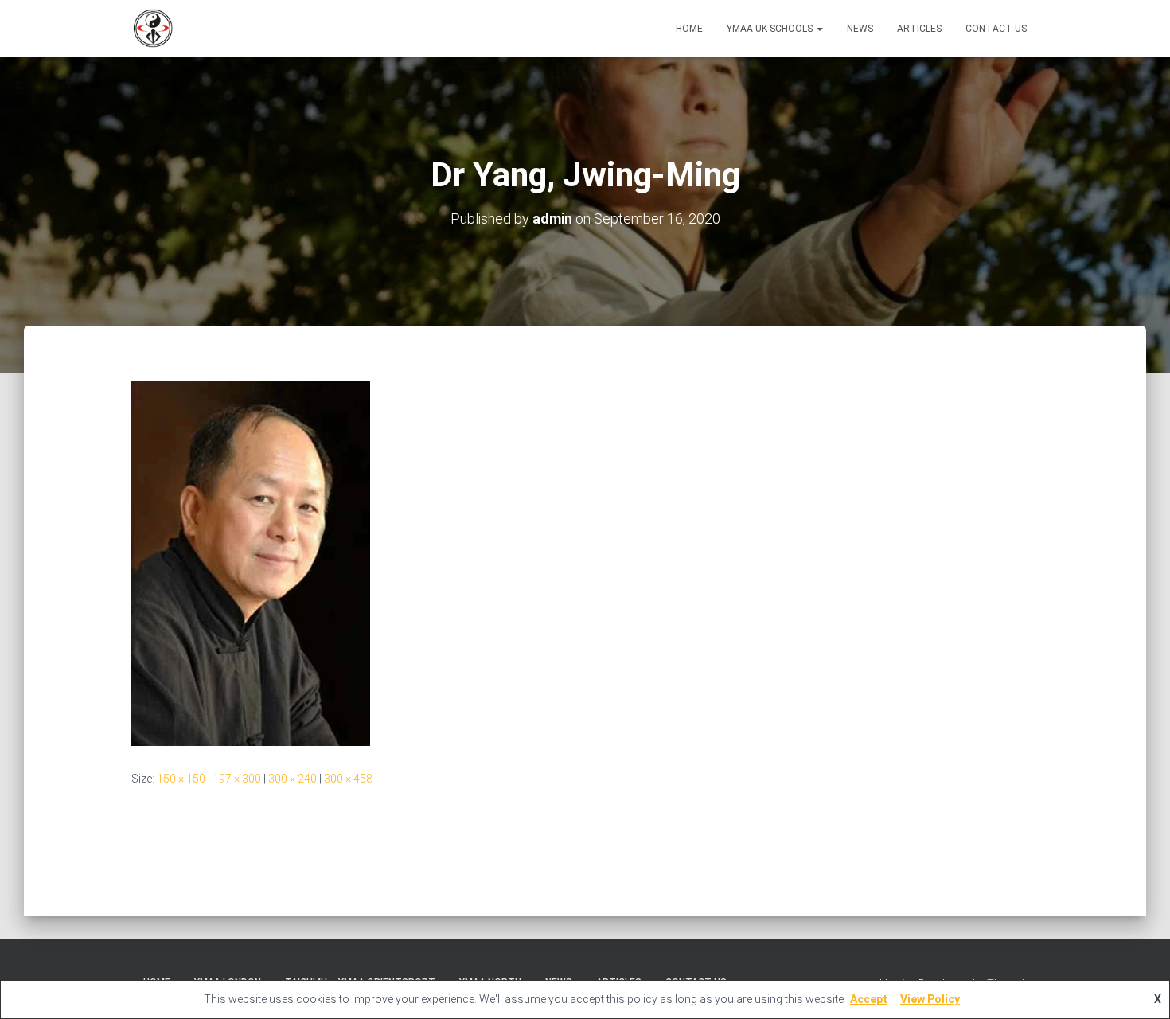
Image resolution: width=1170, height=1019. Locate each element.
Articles (919, 28)
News (860, 28)
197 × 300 (237, 778)
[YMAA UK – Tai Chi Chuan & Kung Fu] (153, 29)
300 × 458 (348, 778)
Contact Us (996, 28)
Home (689, 28)
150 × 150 (181, 778)
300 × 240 (292, 778)
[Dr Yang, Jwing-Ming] (250, 562)
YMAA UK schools (771, 28)
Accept (868, 999)
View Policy (930, 999)
